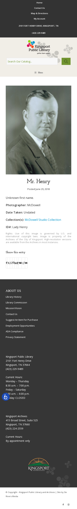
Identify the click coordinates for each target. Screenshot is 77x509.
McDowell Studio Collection (43, 220)
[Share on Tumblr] (17, 263)
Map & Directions (39, 13)
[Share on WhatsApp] (11, 263)
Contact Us (39, 8)
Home (39, 2)
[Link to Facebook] (63, 504)
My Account (39, 18)
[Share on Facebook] (6, 263)
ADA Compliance (14, 331)
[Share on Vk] (20, 263)
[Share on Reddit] (23, 263)
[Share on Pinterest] (13, 263)
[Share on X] (8, 263)
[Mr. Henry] (38, 173)
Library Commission (16, 302)
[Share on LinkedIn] (16, 263)
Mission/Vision (14, 308)
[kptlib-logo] (38, 47)
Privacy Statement (15, 337)
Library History (13, 296)
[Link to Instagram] (68, 504)
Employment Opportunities (20, 325)
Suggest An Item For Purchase (22, 319)
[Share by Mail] (26, 263)
